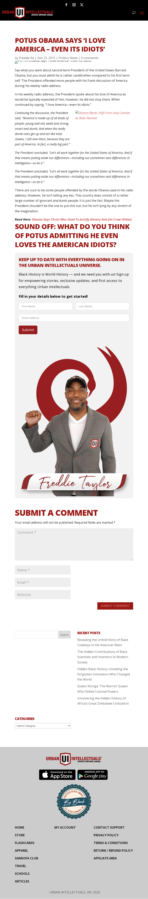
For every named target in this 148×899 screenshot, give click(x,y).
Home (19, 827)
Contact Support (109, 827)
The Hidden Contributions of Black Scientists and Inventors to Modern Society (102, 657)
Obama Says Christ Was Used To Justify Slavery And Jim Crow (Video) (82, 219)
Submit (28, 329)
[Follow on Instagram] (74, 5)
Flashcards (24, 843)
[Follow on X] (82, 5)
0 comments (89, 58)
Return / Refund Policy (113, 850)
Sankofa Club (26, 858)
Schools (22, 874)
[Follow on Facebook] (66, 5)
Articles (22, 881)
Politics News (68, 58)
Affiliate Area (105, 858)
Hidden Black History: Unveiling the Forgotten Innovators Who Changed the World (103, 674)
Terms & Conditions (111, 843)
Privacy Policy (106, 835)
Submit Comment (115, 606)
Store (20, 835)
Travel (20, 866)
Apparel (21, 850)
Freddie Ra (26, 58)
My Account (65, 827)
